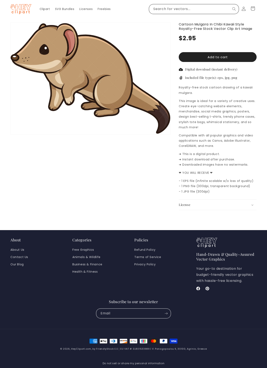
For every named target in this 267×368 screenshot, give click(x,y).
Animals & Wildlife (86, 257)
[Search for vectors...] (234, 9)
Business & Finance (87, 264)
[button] (218, 205)
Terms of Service (147, 257)
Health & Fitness (85, 272)
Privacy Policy (145, 264)
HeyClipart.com (81, 348)
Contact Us (19, 257)
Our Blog (17, 264)
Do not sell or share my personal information (133, 363)
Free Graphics (83, 250)
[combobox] (194, 9)
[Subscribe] (166, 313)
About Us (17, 250)
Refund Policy (145, 250)
